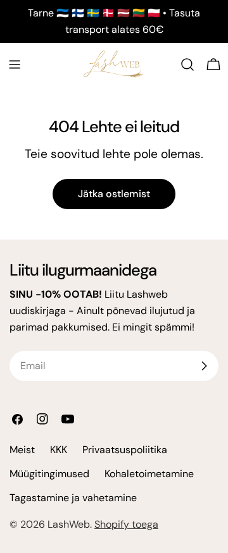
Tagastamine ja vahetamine (73, 497)
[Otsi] (187, 64)
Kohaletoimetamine (149, 473)
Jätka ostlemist (114, 193)
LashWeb (69, 524)
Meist (22, 449)
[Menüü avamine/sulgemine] (14, 64)
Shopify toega (126, 524)
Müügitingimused (49, 473)
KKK (58, 449)
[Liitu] (204, 366)
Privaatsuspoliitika (124, 449)
